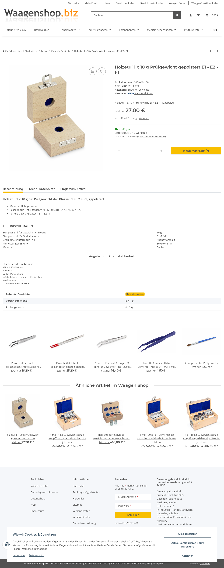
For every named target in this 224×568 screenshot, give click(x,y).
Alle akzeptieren (187, 533)
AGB (33, 504)
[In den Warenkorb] (5, 63)
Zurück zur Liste (13, 51)
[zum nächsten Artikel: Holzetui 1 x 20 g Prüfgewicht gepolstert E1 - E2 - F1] (217, 51)
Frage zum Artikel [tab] (73, 189)
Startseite (73, 3)
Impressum (19, 555)
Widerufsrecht (39, 486)
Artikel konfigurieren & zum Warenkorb (187, 544)
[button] (190, 15)
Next (215, 423)
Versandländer (81, 517)
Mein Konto (91, 3)
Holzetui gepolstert (135, 294)
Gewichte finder (125, 3)
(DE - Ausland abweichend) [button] (153, 136)
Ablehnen (187, 555)
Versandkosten (81, 511)
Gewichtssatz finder (151, 3)
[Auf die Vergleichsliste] (93, 71)
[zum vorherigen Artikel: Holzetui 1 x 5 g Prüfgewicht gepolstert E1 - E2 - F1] (210, 51)
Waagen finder (177, 3)
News (107, 3)
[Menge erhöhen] (161, 150)
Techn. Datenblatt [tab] (42, 189)
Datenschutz (36, 555)
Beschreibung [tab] (13, 189)
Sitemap (77, 504)
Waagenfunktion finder (204, 3)
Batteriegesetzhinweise (44, 492)
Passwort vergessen (126, 522)
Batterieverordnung (84, 523)
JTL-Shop (206, 563)
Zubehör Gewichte (138, 89)
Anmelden (133, 514)
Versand (144, 118)
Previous (9, 423)
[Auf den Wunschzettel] (102, 71)
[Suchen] (177, 15)
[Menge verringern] (119, 150)
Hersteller (78, 498)
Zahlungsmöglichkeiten (86, 492)
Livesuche (78, 486)
